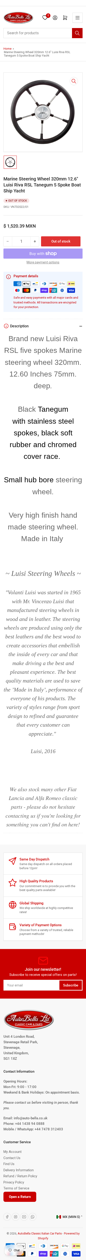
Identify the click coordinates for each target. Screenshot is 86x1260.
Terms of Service (16, 1188)
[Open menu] (77, 18)
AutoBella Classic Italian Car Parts (40, 1233)
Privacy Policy (13, 1182)
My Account (12, 1152)
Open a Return (20, 1197)
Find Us (8, 1164)
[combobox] (43, 33)
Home (7, 48)
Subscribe (70, 985)
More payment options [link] (43, 262)
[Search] (77, 33)
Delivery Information (18, 1170)
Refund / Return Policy (20, 1176)
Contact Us (11, 1158)
